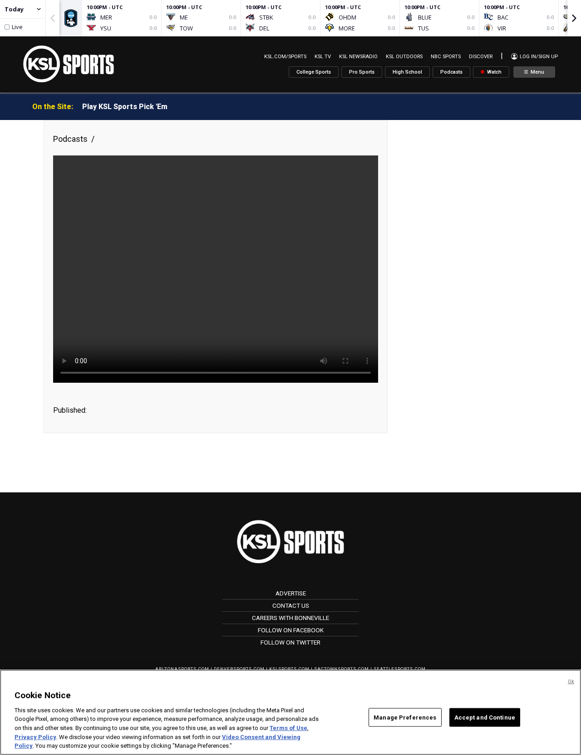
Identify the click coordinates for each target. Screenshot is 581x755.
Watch (494, 72)
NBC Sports (446, 57)
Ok (571, 682)
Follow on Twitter (290, 642)
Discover (480, 57)
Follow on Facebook (291, 630)
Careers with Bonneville (290, 617)
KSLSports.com (289, 668)
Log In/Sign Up (538, 57)
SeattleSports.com (400, 668)
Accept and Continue (484, 717)
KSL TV (323, 57)
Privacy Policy (35, 737)
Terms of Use (288, 728)
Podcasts (451, 72)
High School (407, 72)
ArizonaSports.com (182, 668)
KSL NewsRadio (358, 57)
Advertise (291, 593)
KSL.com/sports (285, 57)
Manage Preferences (405, 717)
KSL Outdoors (404, 57)
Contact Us (290, 605)
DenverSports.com (239, 668)
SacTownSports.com (341, 668)
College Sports (313, 72)
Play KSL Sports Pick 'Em (124, 106)
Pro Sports (361, 72)
